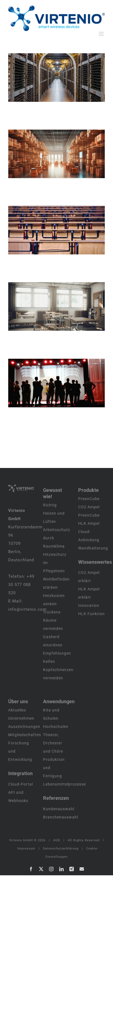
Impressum (26, 848)
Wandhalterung (93, 548)
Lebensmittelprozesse (64, 784)
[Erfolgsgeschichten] (56, 77)
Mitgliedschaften (24, 735)
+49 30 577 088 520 (21, 584)
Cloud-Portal (20, 784)
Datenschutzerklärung (60, 848)
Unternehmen (21, 718)
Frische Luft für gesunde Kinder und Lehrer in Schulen (49, 306)
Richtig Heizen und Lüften (54, 513)
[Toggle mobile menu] (102, 34)
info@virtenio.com (27, 609)
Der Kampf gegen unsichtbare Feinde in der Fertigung (49, 154)
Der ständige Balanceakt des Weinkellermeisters (49, 77)
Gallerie (63, 77)
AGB (56, 840)
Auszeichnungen (24, 726)
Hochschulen (55, 726)
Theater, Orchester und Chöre (53, 743)
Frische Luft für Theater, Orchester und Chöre (49, 383)
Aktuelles (17, 710)
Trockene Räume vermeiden (53, 620)
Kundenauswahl (58, 809)
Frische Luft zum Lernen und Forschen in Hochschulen (49, 230)
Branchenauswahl (60, 817)
